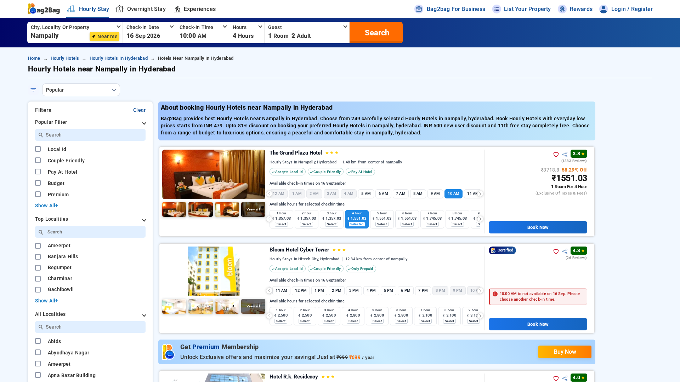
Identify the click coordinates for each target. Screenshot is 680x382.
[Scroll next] (480, 194)
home (34, 58)
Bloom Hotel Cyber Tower (308, 250)
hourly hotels (65, 58)
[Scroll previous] (269, 194)
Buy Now (565, 351)
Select (281, 224)
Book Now (537, 227)
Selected (356, 224)
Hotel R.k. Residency (302, 377)
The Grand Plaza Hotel (304, 153)
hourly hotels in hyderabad (119, 58)
